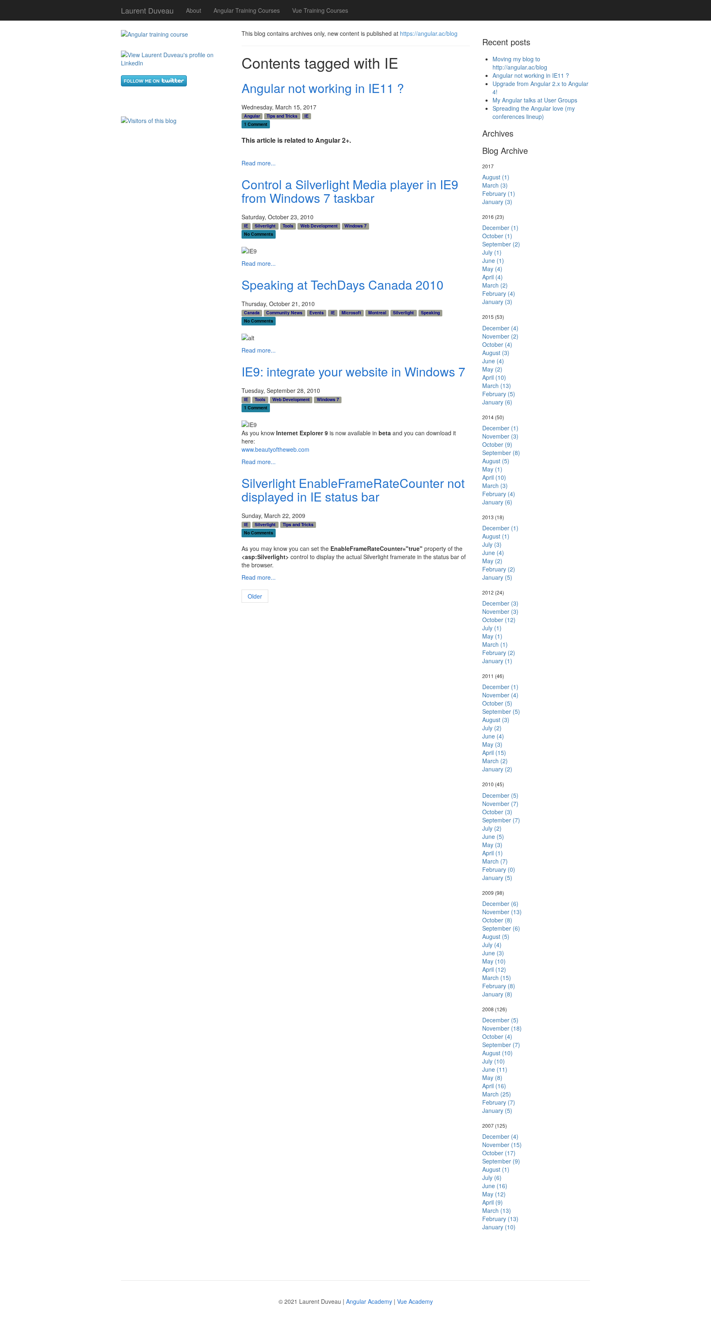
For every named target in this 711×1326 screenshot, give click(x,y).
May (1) (492, 469)
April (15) (494, 752)
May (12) (494, 1194)
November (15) (502, 1144)
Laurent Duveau (147, 8)
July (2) (492, 728)
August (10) (497, 1053)
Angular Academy (369, 1301)
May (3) (492, 744)
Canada (252, 313)
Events (316, 313)
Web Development (319, 226)
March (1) (495, 644)
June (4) (493, 361)
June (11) (494, 1069)
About (193, 10)
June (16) (494, 1186)
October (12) (499, 619)
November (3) (500, 436)
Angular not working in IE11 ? (323, 88)
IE (306, 116)
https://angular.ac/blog (429, 33)
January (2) (497, 769)
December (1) (500, 227)
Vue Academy (415, 1301)
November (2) (500, 336)
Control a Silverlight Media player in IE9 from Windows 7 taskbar (350, 190)
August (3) (495, 352)
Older (255, 596)
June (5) (493, 836)
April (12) (494, 969)
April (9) (492, 1202)
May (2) (492, 369)
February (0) (498, 869)
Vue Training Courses (320, 10)
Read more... (259, 163)
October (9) (497, 444)
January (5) (497, 577)
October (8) (497, 920)
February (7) (498, 1102)
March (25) (496, 1094)
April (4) (492, 277)
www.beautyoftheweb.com (275, 449)
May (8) (492, 1077)
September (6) (501, 928)
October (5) (497, 703)
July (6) (492, 1177)
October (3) (497, 812)
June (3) (493, 953)
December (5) (500, 795)
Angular (252, 116)
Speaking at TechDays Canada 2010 (343, 284)
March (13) (496, 385)
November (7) (500, 803)
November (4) (500, 695)
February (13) (500, 1219)
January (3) (497, 201)
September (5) (501, 711)
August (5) (495, 461)
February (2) (498, 569)
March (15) (496, 977)
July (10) (493, 1061)
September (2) (501, 244)
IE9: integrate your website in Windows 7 (353, 371)
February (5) (498, 394)
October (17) (499, 1153)
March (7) (495, 861)
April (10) (494, 377)
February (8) (498, 986)
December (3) (500, 603)
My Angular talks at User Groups (535, 100)
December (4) (500, 328)
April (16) (494, 1086)
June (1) (493, 260)
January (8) (497, 994)
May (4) (492, 269)
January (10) (499, 1227)
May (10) (494, 961)
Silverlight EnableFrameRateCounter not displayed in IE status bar (353, 489)
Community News (284, 313)
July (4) (492, 945)
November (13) (502, 912)
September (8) (501, 452)
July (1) (492, 252)
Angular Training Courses (247, 10)
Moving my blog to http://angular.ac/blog (520, 63)
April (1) (492, 853)
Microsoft (351, 313)
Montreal (377, 313)
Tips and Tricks (282, 116)
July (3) (492, 544)
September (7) (501, 820)
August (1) (495, 177)
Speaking (430, 313)
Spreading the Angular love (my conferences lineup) (534, 112)
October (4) (497, 344)
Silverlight (265, 226)
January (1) (497, 661)
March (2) (495, 285)
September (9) (501, 1161)
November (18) (502, 1028)
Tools (288, 226)
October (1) (497, 236)
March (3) (495, 185)
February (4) (498, 293)
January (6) (497, 402)
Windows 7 (355, 226)
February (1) (498, 193)
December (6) (500, 903)
